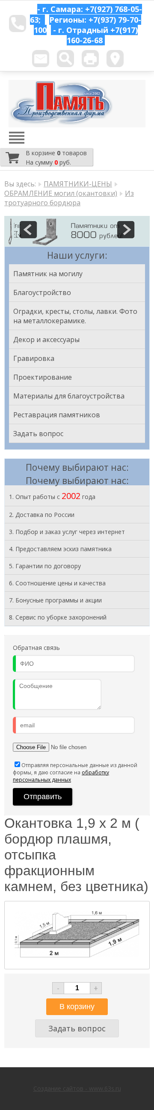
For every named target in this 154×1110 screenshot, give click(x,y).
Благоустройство (42, 292)
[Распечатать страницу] (90, 58)
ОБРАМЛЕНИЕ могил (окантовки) (60, 193)
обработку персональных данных (61, 776)
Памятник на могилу (48, 273)
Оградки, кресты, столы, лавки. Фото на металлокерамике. (75, 316)
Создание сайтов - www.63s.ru (77, 1088)
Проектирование (42, 377)
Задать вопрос (38, 433)
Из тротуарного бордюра (69, 198)
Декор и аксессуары (46, 339)
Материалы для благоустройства (68, 396)
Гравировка (33, 358)
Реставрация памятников (56, 414)
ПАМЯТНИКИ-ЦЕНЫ (78, 184)
